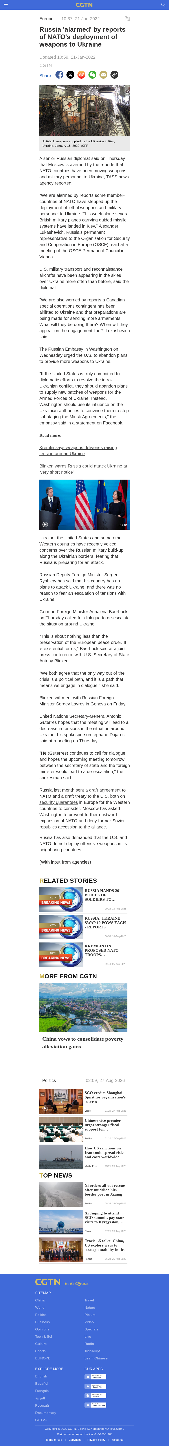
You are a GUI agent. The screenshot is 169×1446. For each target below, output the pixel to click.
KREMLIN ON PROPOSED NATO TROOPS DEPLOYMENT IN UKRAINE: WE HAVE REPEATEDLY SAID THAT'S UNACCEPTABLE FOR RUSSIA (105, 950)
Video (89, 1322)
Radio (89, 1344)
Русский (42, 1405)
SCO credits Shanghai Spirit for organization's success (105, 1097)
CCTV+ (41, 1420)
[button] (45, 525)
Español (41, 1383)
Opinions (42, 1329)
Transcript (92, 1351)
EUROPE (42, 1358)
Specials (91, 1329)
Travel (89, 1300)
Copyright (75, 1440)
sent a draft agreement (98, 790)
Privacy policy (96, 1440)
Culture (41, 1344)
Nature (89, 1307)
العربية (40, 1398)
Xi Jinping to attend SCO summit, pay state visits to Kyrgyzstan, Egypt (104, 1217)
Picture (90, 1315)
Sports (40, 1351)
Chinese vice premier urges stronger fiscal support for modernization (103, 1124)
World (39, 1307)
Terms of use (54, 1440)
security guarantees (58, 802)
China (40, 1300)
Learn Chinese (96, 1358)
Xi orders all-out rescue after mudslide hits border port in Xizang (105, 1189)
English (41, 1376)
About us (117, 1440)
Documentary (45, 1413)
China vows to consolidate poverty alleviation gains (82, 1042)
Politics (40, 1315)
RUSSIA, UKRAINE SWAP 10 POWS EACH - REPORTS (105, 922)
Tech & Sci (43, 1336)
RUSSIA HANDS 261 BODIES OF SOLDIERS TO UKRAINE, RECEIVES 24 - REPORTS (105, 895)
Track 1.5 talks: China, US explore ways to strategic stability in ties (105, 1245)
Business (42, 1322)
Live (87, 1336)
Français (42, 1391)
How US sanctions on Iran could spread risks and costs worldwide (104, 1152)
